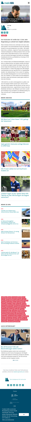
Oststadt (15, 318)
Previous (3, 336)
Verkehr (15, 307)
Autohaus (18, 321)
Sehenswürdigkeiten (6, 311)
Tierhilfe (3, 302)
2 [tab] (14, 360)
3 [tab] (16, 360)
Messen (3, 300)
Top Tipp (25, 318)
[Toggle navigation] (29, 3)
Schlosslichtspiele (12, 316)
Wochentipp (17, 305)
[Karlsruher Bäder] (14, 402)
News (5, 297)
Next (28, 336)
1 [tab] (13, 360)
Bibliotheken (25, 316)
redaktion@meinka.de (18, 372)
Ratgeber (11, 309)
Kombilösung (16, 300)
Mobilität (8, 298)
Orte (19, 311)
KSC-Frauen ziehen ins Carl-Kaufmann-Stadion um (14, 170)
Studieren (10, 305)
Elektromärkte (11, 321)
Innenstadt (14, 311)
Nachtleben (13, 312)
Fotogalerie (4, 319)
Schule (27, 305)
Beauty (19, 318)
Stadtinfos (14, 298)
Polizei (19, 298)
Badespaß (4, 304)
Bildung (14, 302)
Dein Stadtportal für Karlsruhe (18, 379)
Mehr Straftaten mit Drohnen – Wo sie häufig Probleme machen (10, 242)
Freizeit (3, 298)
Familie (24, 304)
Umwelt (19, 302)
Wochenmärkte (23, 319)
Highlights (4, 314)
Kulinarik (26, 300)
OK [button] (24, 414)
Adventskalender (5, 312)
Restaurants (9, 307)
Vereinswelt (9, 318)
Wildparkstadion (21, 312)
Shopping (17, 309)
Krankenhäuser (21, 307)
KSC (5, 35)
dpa (8, 27)
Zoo (21, 300)
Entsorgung (4, 316)
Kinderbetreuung (18, 314)
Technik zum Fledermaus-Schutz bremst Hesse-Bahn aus (10, 211)
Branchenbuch (5, 309)
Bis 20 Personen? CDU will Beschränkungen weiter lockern (11, 348)
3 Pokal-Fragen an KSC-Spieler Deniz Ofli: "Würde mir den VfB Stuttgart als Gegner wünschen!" (15, 195)
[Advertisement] (15, 278)
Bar (24, 314)
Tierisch (24, 298)
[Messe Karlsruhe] (14, 399)
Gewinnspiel (4, 305)
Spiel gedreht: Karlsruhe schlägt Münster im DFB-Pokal (15, 145)
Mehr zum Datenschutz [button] (8, 419)
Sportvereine (10, 314)
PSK (11, 300)
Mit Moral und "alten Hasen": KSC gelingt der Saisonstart (14, 120)
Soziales (23, 305)
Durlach (3, 318)
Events (23, 297)
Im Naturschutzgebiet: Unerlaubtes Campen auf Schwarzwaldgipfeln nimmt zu (9, 222)
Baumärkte (4, 321)
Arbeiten (3, 307)
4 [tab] (17, 360)
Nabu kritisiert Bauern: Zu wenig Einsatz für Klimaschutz (10, 232)
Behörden (24, 311)
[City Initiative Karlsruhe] (14, 406)
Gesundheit (18, 304)
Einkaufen (9, 302)
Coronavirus (14, 297)
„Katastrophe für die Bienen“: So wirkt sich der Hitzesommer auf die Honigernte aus (10, 254)
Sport (9, 297)
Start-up (19, 316)
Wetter (23, 302)
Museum (9, 304)
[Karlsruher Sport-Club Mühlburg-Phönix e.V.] (14, 395)
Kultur (7, 300)
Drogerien (17, 319)
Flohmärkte (10, 319)
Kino (14, 304)
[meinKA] (7, 3)
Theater (22, 309)
